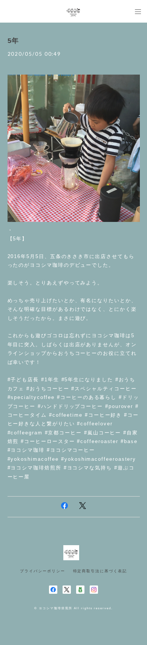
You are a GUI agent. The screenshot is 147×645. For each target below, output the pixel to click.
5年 (14, 40)
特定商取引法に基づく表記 (100, 571)
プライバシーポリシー (42, 571)
